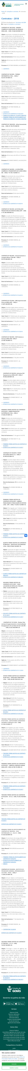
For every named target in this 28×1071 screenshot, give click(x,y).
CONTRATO (6, 69)
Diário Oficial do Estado (14, 1041)
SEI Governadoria (14, 1017)
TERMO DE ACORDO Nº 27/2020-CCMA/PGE (14, 115)
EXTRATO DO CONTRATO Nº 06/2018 (13, 295)
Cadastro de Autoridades (14, 1019)
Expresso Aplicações (14, 1014)
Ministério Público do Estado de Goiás (14, 1035)
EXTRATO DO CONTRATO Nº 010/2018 (13, 494)
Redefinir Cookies (14, 1068)
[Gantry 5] (14, 989)
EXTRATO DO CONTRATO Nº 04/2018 (13, 203)
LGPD (14, 1048)
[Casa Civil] (13, 4)
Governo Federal (14, 1030)
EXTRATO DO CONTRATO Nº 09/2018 (13, 404)
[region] (14, 1060)
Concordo (14, 1064)
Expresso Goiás (14, 1012)
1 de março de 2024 (20, 22)
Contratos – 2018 (10, 18)
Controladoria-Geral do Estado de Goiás (14, 1039)
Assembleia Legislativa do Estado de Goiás (14, 1032)
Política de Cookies (13, 1058)
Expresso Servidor (14, 1016)
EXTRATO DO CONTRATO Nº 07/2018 (13, 331)
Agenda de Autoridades (14, 1022)
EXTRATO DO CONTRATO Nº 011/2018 (13, 670)
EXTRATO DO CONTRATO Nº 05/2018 (13, 247)
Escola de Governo (14, 1021)
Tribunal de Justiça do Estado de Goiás (14, 1034)
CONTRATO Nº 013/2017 (16, 447)
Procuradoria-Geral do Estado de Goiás (14, 1037)
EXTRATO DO (6, 447)
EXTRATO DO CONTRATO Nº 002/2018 (13, 114)
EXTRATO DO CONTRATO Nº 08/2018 (13, 368)
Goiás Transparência (14, 1050)
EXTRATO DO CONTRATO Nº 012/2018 (11, 933)
